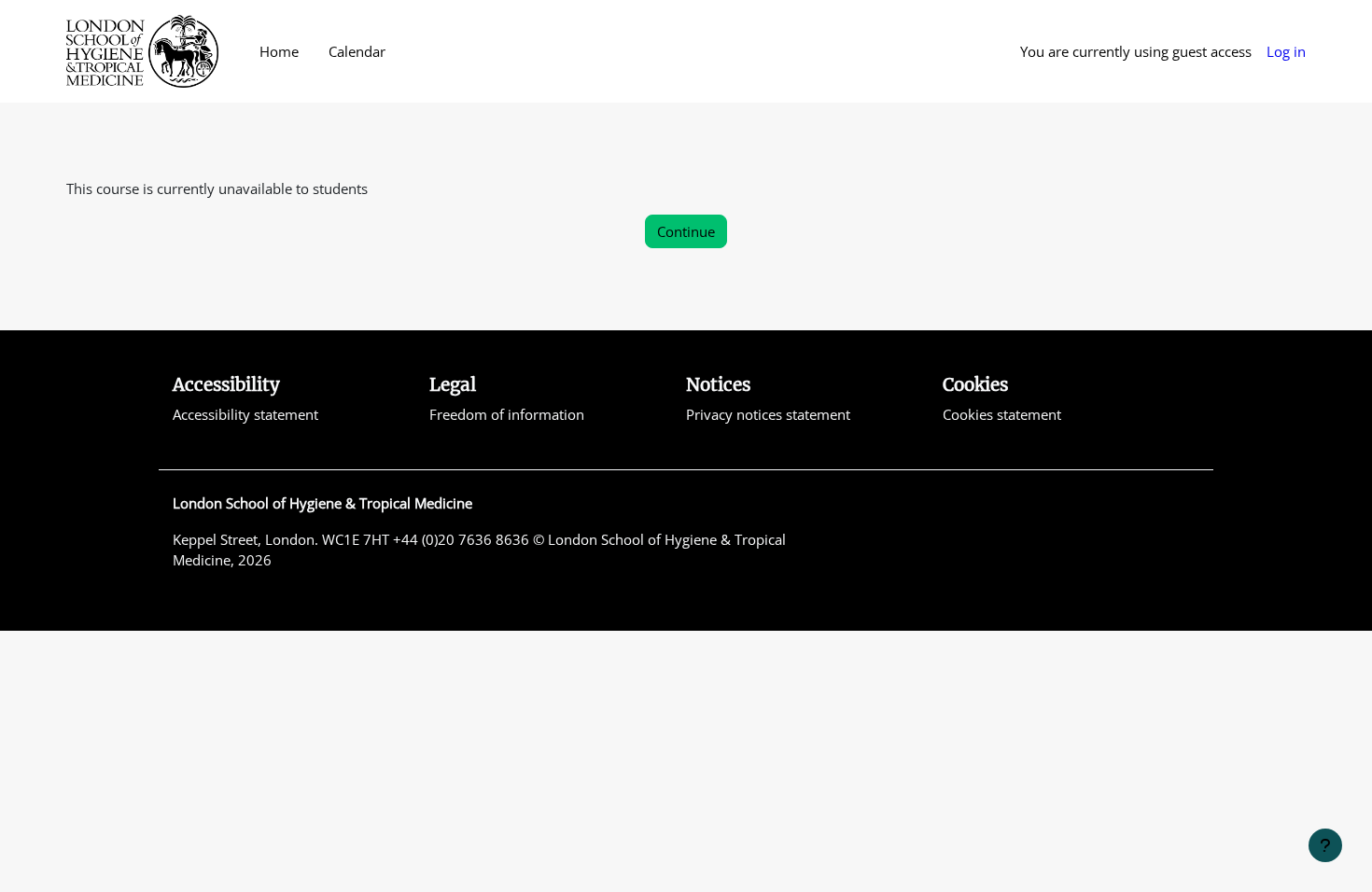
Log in (1286, 51)
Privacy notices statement (768, 414)
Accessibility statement (245, 414)
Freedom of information (506, 414)
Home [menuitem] (279, 51)
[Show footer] (1325, 845)
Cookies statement (1002, 414)
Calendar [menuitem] (357, 51)
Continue (686, 231)
